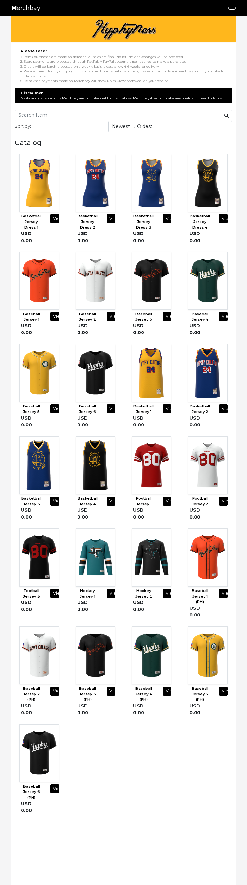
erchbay (25, 8)
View (56, 218)
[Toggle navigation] (232, 8)
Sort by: (23, 126)
